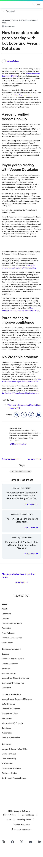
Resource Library (9, 758)
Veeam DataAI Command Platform (17, 699)
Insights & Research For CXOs (14, 749)
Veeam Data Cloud (10, 713)
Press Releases (8, 633)
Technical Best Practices (20, 471)
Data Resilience (8, 704)
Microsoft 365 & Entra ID (12, 723)
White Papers (7, 763)
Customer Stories (9, 773)
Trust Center (7, 642)
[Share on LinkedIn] (38, 414)
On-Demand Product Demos (14, 778)
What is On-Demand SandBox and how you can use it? (24, 406)
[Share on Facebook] (16, 414)
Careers (5, 618)
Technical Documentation (13, 658)
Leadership (6, 613)
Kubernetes (7, 732)
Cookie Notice (28, 814)
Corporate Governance (12, 623)
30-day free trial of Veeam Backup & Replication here (20, 392)
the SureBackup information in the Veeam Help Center (20, 309)
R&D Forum (6, 687)
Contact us (6, 628)
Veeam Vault (7, 718)
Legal (8, 819)
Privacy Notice (9, 814)
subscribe (20, 582)
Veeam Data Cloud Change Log (15, 678)
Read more (29, 504)
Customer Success (10, 663)
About (4, 608)
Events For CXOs (9, 753)
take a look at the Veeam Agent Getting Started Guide (21, 380)
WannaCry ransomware (23, 94)
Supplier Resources (21, 824)
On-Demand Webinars (11, 768)
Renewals (6, 668)
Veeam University (9, 673)
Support (5, 654)
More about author (19, 444)
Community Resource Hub (13, 683)
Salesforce (6, 728)
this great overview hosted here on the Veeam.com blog (19, 266)
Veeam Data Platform (11, 708)
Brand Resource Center (12, 637)
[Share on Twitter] (24, 414)
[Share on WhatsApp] (31, 414)
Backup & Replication (11, 737)
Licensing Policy (24, 819)
